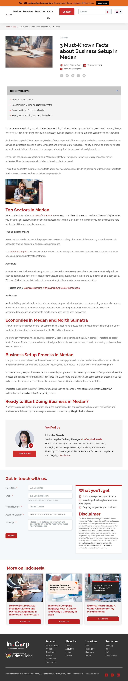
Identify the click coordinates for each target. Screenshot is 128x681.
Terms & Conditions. (74, 674)
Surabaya (90, 652)
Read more (65, 455)
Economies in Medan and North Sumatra (32, 105)
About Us (70, 649)
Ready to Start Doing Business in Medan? (32, 115)
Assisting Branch (14, 514)
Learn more (102, 3)
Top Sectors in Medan (22, 99)
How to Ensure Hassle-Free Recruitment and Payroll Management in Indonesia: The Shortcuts (24, 610)
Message (10, 522)
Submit (11, 535)
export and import (18, 251)
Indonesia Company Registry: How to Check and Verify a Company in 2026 (62, 610)
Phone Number (13, 506)
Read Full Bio (24, 453)
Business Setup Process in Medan (28, 110)
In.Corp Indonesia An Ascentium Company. (23, 674)
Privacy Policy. (60, 674)
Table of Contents (20, 90)
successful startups (42, 215)
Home (8, 27)
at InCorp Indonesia (91, 439)
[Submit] (108, 11)
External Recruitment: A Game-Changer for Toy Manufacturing (101, 608)
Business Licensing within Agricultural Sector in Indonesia (52, 288)
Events (68, 652)
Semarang (90, 649)
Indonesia (64, 37)
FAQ (107, 652)
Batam (88, 655)
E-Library (109, 645)
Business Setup (52, 645)
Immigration (51, 662)
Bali (87, 645)
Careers (69, 655)
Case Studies (111, 655)
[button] (118, 11)
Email (8, 496)
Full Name (11, 488)
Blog (14, 27)
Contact (66, 11)
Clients (69, 645)
